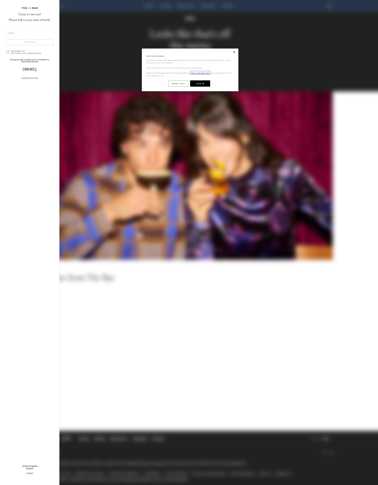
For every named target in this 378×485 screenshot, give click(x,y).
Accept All (200, 83)
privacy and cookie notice (200, 73)
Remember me (18, 51)
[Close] (234, 52)
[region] (190, 70)
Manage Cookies (178, 83)
